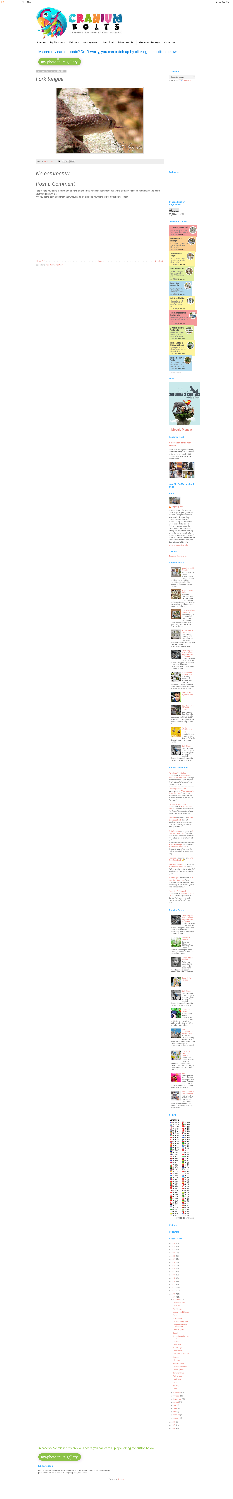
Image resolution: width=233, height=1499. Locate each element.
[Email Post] (58, 161)
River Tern (177, 1306)
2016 (174, 1275)
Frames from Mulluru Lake (174, 284)
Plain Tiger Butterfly (186, 1010)
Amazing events (91, 42)
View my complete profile (178, 545)
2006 (174, 1428)
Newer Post (41, 261)
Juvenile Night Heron (181, 1312)
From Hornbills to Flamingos (176, 239)
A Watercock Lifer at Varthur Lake (177, 329)
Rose (175, 1389)
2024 (174, 1250)
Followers (74, 42)
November (177, 1393)
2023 (174, 1253)
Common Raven (179, 1303)
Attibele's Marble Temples (188, 569)
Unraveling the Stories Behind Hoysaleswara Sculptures (187, 653)
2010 (174, 1294)
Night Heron (177, 1309)
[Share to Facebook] (70, 161)
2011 (174, 1291)
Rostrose (172, 858)
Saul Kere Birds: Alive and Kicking (188, 708)
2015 (174, 1278)
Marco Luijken (174, 878)
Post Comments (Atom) (55, 265)
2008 (174, 1422)
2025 (174, 1246)
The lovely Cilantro (186, 939)
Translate (187, 80)
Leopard (176, 1341)
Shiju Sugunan (177, 507)
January (176, 1418)
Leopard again (178, 1330)
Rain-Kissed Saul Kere (177, 298)
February (176, 1415)
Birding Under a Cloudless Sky (188, 1092)
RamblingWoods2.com (177, 773)
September (177, 1399)
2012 (174, 1288)
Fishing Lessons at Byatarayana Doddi (177, 344)
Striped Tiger (177, 1348)
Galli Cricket (186, 746)
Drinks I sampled (126, 42)
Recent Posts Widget (175, 372)
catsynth (172, 818)
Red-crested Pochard (181, 1354)
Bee (183, 1073)
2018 (174, 1269)
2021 (174, 1259)
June (175, 1408)
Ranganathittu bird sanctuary (180, 1326)
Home (100, 261)
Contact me (169, 42)
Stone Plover (177, 1318)
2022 (174, 1256)
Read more (181, 234)
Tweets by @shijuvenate (178, 556)
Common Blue (178, 1373)
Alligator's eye (178, 1363)
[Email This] (63, 161)
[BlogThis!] (65, 161)
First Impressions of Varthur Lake (187, 1031)
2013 (174, 1284)
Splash (175, 1333)
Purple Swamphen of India (187, 730)
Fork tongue (177, 1376)
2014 (174, 1281)
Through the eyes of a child (187, 694)
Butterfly (176, 1385)
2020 (174, 1262)
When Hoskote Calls (177, 269)
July (175, 1405)
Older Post (159, 261)
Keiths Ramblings (175, 845)
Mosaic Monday (182, 429)
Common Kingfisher (180, 1322)
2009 (174, 1297)
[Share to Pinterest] (73, 161)
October (176, 1396)
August (176, 1402)
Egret (175, 1315)
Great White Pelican (186, 979)
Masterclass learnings (149, 42)
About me (41, 42)
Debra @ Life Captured (177, 891)
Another (176, 1357)
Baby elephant (178, 1370)
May (175, 1412)
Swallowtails (177, 1344)
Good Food (108, 42)
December (177, 1300)
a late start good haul (177, 847)
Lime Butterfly (178, 1351)
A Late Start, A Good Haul (179, 227)
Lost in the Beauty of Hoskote (186, 1053)
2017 (174, 1272)
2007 (174, 1425)
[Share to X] (68, 161)
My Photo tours (57, 42)
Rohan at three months (187, 959)
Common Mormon (180, 1367)
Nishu (175, 1382)
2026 (174, 1243)
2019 (174, 1265)
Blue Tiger (177, 1360)
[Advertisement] (182, 126)
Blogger (121, 1479)
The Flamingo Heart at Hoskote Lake (178, 314)
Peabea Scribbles (175, 864)
